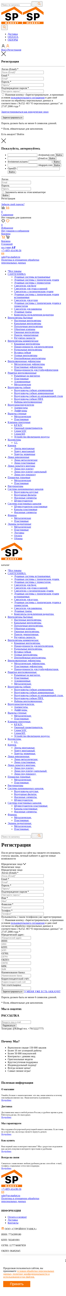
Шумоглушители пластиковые (31, 805)
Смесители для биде (25, 585)
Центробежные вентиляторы (30, 657)
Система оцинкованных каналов (26, 788)
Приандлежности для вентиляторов (34, 646)
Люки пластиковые (25, 762)
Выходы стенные (17, 712)
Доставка (13, 34)
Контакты (13, 1222)
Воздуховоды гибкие (19, 686)
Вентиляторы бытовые (20, 617)
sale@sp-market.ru (10, 257)
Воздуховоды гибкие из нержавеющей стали (39, 695)
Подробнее (6, 1100)
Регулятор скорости (25, 637)
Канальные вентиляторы (28, 622)
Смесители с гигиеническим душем (34, 590)
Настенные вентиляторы (28, 619)
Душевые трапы (23, 611)
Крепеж (12, 744)
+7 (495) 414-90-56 (11, 250)
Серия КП (20, 733)
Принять (17, 1284)
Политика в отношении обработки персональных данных (20, 261)
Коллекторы (15, 739)
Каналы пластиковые (26, 808)
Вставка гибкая (23, 651)
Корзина (5, 233)
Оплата (18, 535)
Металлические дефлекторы (29, 663)
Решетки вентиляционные (22, 672)
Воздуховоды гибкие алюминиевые (34, 689)
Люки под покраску (25, 773)
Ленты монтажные (24, 747)
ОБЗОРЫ (13, 39)
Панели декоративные (26, 634)
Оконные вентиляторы (27, 631)
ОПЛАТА (13, 37)
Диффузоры (21, 710)
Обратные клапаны (25, 628)
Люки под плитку (24, 768)
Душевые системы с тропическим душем (37, 579)
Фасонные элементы (25, 797)
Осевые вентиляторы (26, 654)
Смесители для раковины (28, 608)
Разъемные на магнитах (27, 675)
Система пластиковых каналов (25, 803)
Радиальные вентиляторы (28, 649)
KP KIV (18, 724)
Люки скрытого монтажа (22, 765)
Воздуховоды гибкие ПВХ (29, 698)
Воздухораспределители (21, 704)
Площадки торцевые (19, 776)
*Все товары (14, 570)
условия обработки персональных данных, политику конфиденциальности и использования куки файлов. (28, 1274)
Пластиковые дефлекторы (28, 666)
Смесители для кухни (26, 599)
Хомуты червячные (25, 753)
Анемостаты (21, 707)
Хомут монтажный (24, 750)
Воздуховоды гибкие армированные (34, 692)
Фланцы (12, 814)
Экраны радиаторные (20, 823)
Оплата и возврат (17, 1217)
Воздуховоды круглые (26, 791)
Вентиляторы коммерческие (23, 640)
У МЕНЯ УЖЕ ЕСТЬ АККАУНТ (42, 991)
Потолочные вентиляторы (28, 625)
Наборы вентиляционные (28, 701)
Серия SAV (20, 730)
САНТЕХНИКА (17, 573)
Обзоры (18, 538)
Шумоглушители (23, 800)
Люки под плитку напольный (30, 771)
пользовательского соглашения (28, 97)
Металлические (23, 683)
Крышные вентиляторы (27, 643)
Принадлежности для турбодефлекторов (36, 669)
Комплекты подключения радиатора (34, 614)
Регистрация (14, 49)
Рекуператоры (15, 785)
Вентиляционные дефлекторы (24, 660)
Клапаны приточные (19, 721)
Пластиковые (21, 678)
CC (16, 742)
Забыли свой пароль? (13, 204)
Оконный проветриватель (28, 727)
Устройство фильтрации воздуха (32, 736)
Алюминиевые (22, 680)
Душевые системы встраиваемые (32, 576)
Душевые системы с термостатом (32, 582)
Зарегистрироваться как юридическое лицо (25, 111)
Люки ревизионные (19, 756)
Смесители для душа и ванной (31, 587)
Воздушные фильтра (25, 794)
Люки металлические (26, 759)
